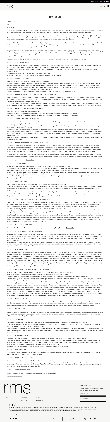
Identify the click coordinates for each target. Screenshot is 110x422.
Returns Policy (30, 160)
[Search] (101, 7)
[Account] (104, 7)
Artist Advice (24, 400)
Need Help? (94, 1)
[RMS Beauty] (8, 6)
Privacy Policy (70, 228)
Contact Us (39, 400)
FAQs (5, 400)
